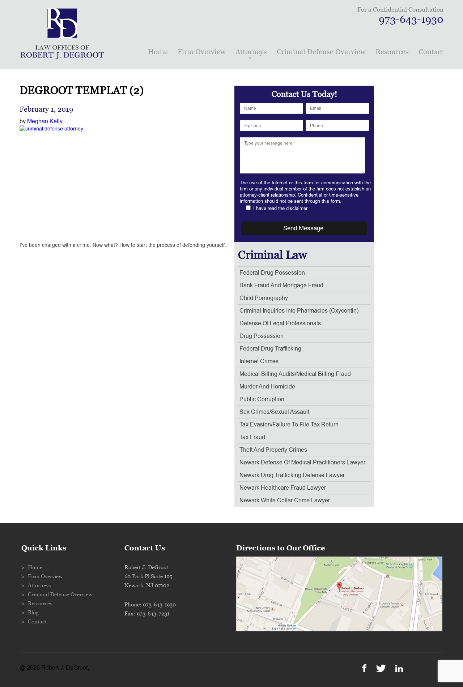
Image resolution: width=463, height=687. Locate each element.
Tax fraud (252, 437)
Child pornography (263, 298)
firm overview (202, 51)
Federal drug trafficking (270, 349)
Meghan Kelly (45, 121)
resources (392, 51)
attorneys (251, 51)
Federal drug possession (272, 273)
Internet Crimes (259, 361)
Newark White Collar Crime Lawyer (284, 500)
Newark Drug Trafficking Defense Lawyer (292, 475)
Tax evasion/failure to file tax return (289, 425)
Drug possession (261, 336)
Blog (33, 612)
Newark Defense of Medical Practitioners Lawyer (302, 463)
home (158, 51)
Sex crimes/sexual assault (274, 412)
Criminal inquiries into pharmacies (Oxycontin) (298, 311)
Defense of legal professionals (280, 323)
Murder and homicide (267, 387)
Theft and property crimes (273, 450)
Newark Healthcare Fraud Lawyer (282, 488)
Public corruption (261, 399)
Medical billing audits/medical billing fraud (295, 374)
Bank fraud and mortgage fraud (281, 285)
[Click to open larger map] (339, 630)
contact (431, 51)
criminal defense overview (321, 51)
